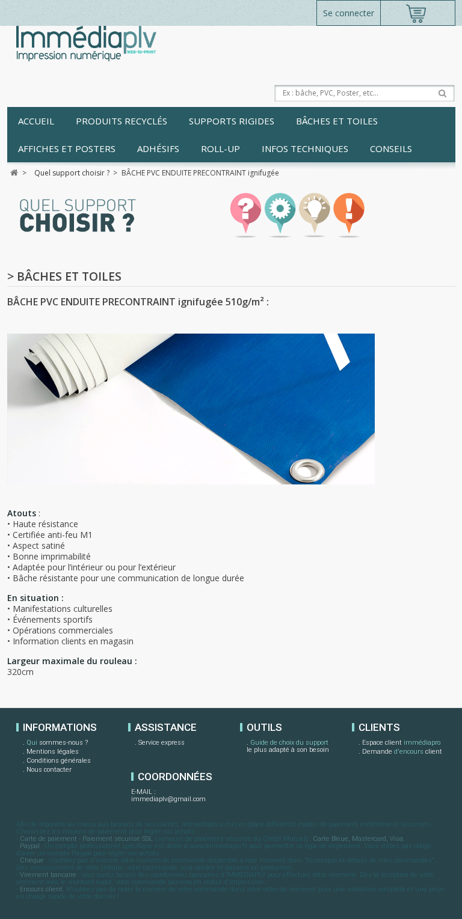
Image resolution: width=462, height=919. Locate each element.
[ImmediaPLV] (86, 43)
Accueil (36, 121)
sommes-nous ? (57, 742)
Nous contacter (49, 770)
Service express (161, 742)
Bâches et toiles (337, 121)
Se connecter (348, 13)
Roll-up (220, 148)
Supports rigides (231, 121)
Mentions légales (52, 752)
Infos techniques (305, 148)
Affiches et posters (67, 148)
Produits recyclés (121, 121)
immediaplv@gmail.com (168, 799)
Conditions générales (58, 761)
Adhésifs (158, 148)
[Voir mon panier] (418, 13)
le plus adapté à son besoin (288, 746)
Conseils (391, 148)
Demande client (402, 752)
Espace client (401, 742)
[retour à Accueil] (14, 172)
